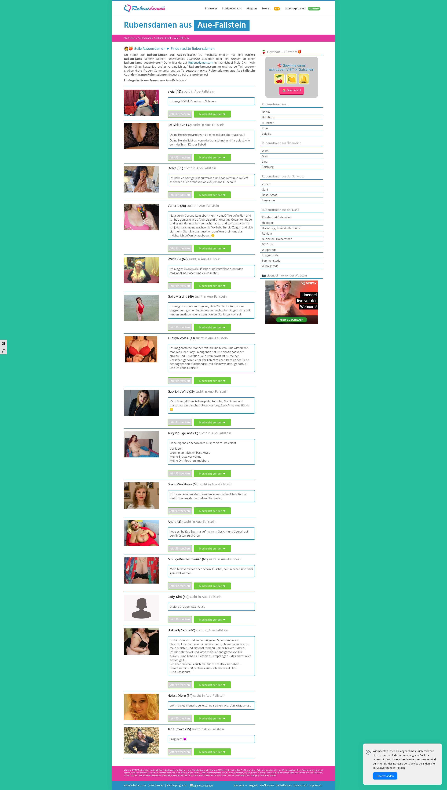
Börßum (267, 244)
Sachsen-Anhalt (163, 38)
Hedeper (267, 223)
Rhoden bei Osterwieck (277, 217)
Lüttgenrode (270, 255)
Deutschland (144, 38)
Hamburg (268, 117)
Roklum (267, 233)
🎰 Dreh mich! (292, 90)
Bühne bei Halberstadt (277, 239)
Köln (265, 128)
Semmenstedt (271, 261)
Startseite (211, 8)
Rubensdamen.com (200, 62)
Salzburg (268, 167)
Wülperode (269, 250)
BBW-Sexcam (156, 785)
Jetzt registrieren (302, 8)
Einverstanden (385, 776)
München (268, 123)
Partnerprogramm (177, 785)
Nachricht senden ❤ (212, 114)
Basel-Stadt (269, 195)
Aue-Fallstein (204, 92)
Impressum (315, 785)
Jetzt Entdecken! (180, 114)
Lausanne (268, 200)
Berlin (266, 112)
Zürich (266, 184)
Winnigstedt (270, 266)
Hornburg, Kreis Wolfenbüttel (281, 228)
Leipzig (266, 134)
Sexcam (270, 8)
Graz (265, 156)
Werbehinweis (284, 785)
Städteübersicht (231, 8)
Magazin (252, 8)
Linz (264, 161)
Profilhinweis (267, 785)
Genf (265, 189)
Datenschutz (300, 785)
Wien (265, 151)
